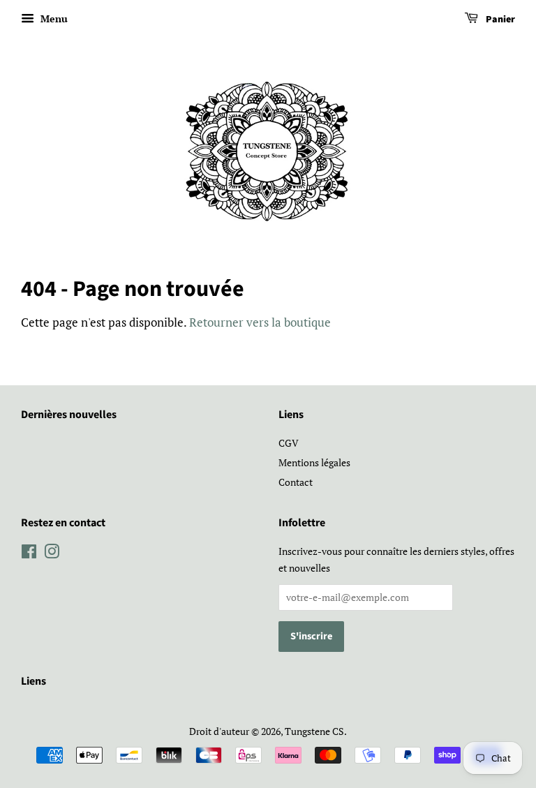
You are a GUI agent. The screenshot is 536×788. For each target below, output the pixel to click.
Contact (295, 482)
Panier (499, 20)
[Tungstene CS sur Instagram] (51, 553)
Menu (53, 18)
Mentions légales (314, 462)
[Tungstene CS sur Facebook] (29, 553)
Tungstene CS (314, 731)
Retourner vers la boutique (260, 322)
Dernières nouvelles (69, 414)
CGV (288, 442)
